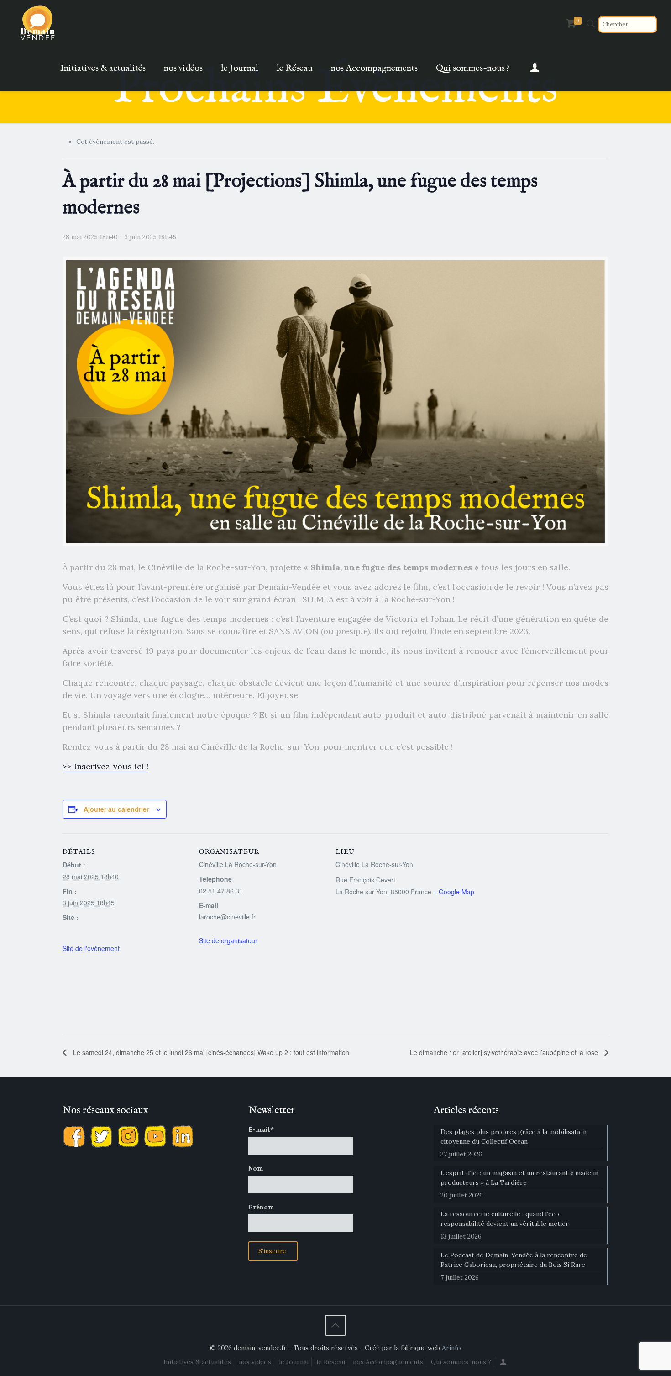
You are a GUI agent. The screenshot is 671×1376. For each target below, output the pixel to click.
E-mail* (261, 1129)
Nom (255, 1168)
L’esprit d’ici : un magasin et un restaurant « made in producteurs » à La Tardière (519, 1178)
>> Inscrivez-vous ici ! (105, 766)
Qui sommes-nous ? (461, 1362)
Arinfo (451, 1348)
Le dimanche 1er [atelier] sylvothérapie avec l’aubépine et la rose (505, 1052)
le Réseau (330, 1362)
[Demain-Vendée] (38, 23)
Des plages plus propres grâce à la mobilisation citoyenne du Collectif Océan (513, 1136)
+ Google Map (453, 891)
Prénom (261, 1207)
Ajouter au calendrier (116, 809)
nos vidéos (255, 1362)
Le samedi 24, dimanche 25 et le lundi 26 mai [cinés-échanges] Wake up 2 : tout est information (210, 1052)
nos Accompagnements (388, 1362)
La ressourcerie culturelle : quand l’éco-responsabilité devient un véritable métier (504, 1219)
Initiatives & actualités (197, 1362)
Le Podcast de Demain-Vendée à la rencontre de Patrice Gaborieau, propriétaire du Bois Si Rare (513, 1260)
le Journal (294, 1362)
